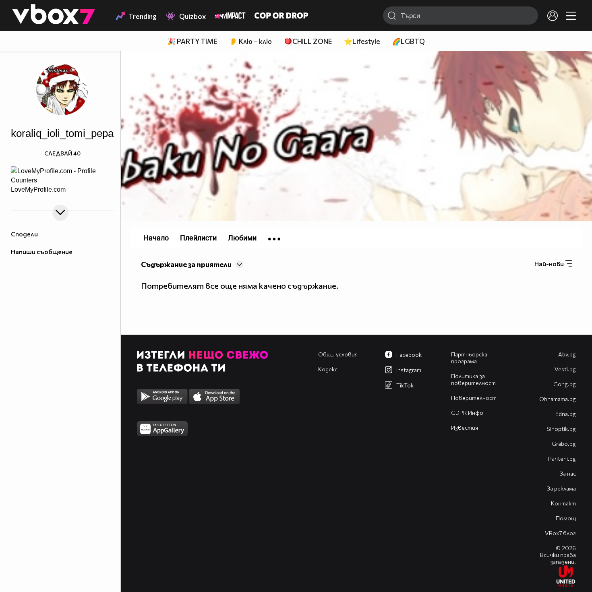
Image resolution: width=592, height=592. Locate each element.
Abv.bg (567, 354)
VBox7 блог (560, 533)
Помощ (566, 518)
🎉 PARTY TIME (192, 41)
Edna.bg (565, 413)
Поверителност (474, 397)
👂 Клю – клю (250, 41)
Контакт (563, 503)
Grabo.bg (564, 443)
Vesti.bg (565, 369)
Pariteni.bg (562, 458)
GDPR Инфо (467, 412)
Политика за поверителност (473, 379)
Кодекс (327, 369)
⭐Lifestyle (362, 41)
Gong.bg (564, 384)
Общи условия (338, 354)
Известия (464, 427)
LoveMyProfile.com (38, 189)
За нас (568, 473)
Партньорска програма (469, 357)
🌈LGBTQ (408, 41)
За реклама (561, 488)
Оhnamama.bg (557, 398)
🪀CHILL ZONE (308, 41)
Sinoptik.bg (561, 428)
